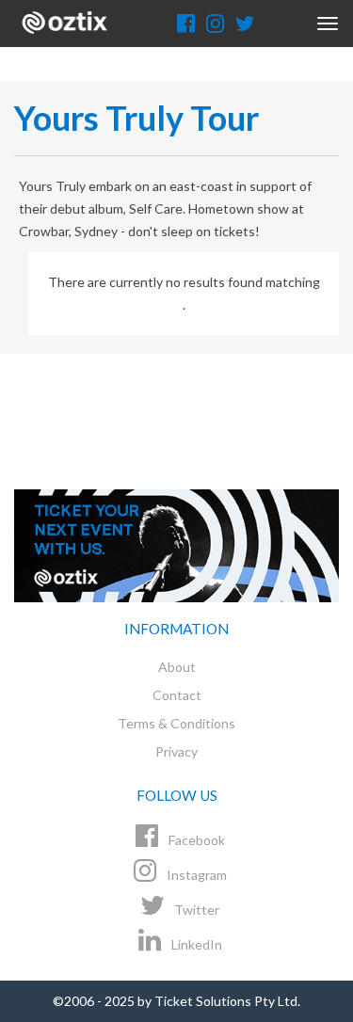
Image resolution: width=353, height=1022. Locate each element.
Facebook (195, 840)
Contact (176, 695)
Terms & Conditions (176, 723)
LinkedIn (195, 944)
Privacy (176, 751)
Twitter (195, 910)
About (177, 667)
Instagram (195, 875)
